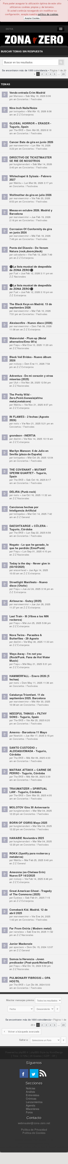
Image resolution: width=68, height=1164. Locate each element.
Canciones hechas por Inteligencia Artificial (24, 508)
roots (16, 423)
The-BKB (18, 130)
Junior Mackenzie (20, 944)
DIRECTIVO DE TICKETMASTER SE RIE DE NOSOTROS (30, 159)
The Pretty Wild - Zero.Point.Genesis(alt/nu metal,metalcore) (26, 397)
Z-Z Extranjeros (25, 114)
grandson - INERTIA (22, 435)
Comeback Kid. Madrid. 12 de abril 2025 (28, 911)
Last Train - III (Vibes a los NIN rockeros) (29, 618)
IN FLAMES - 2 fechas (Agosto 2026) (29, 418)
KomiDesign (56, 1052)
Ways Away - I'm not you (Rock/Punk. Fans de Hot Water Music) (29, 657)
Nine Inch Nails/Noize (23, 108)
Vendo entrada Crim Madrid (27, 93)
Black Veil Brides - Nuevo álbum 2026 (30, 358)
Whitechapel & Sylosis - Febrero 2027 (30, 178)
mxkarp (18, 363)
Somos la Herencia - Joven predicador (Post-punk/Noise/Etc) (31, 960)
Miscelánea (32, 1109)
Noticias (30, 1088)
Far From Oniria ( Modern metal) (30, 928)
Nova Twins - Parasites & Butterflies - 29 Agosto (25, 636)
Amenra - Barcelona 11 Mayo (28, 732)
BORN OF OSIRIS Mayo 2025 (28, 823)
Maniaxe (18, 96)
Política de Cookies (33, 1133)
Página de (58, 70)
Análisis (30, 1091)
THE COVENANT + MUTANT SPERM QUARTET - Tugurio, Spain (28, 473)
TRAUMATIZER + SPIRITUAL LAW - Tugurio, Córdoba (28, 790)
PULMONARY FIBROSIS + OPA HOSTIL (29, 979)
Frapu (17, 345)
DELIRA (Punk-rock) (22, 492)
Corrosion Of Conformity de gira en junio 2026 (30, 230)
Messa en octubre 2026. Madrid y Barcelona (30, 212)
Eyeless (18, 897)
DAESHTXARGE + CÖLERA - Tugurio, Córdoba (28, 527)
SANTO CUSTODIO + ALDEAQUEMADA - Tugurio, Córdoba (28, 751)
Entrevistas (32, 1095)
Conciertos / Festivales (29, 99)
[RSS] (42, 1073)
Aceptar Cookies (32, 18)
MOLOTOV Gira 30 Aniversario (29, 807)
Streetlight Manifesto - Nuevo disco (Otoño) (28, 584)
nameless (19, 931)
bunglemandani (22, 164)
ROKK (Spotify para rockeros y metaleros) (29, 855)
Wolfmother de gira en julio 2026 (30, 195)
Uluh (16, 382)
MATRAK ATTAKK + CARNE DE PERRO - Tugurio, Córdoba (30, 771)
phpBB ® (23, 1052)
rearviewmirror (21, 145)
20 (63, 74)
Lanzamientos (34, 1102)
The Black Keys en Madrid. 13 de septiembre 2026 (30, 305)
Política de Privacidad (34, 1129)
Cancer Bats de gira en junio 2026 (31, 142)
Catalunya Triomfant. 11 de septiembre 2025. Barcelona (27, 696)
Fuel (16, 273)
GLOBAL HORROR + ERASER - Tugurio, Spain (30, 125)
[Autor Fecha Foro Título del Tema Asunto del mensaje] (21, 1008)
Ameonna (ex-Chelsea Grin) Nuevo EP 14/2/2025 (27, 873)
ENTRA (9, 29)
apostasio (19, 947)
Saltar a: (23, 1039)
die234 (17, 438)
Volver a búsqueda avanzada (23, 1031)
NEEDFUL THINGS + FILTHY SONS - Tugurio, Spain (28, 715)
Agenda (30, 1105)
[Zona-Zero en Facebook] (24, 1073)
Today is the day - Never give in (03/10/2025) (29, 565)
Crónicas (31, 1098)
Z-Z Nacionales (17, 276)
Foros (29, 1112)
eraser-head (20, 570)
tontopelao (19, 111)
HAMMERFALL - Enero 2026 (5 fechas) (29, 677)
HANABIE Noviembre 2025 (26, 838)
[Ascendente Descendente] (47, 1008)
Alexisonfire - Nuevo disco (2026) (30, 323)
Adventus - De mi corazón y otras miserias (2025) (31, 377)
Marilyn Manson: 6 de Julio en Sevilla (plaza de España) (29, 452)
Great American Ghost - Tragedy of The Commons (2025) (30, 892)
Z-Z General (23, 517)
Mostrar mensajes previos (20, 1000)
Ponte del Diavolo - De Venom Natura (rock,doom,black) (28, 249)
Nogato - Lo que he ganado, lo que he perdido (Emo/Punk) (29, 546)
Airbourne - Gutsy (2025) (25, 601)
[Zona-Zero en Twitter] (34, 1073)
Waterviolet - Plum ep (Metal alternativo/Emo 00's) (27, 340)
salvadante (19, 254)
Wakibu (17, 183)
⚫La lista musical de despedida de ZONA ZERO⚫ (30, 268)
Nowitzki (18, 735)
